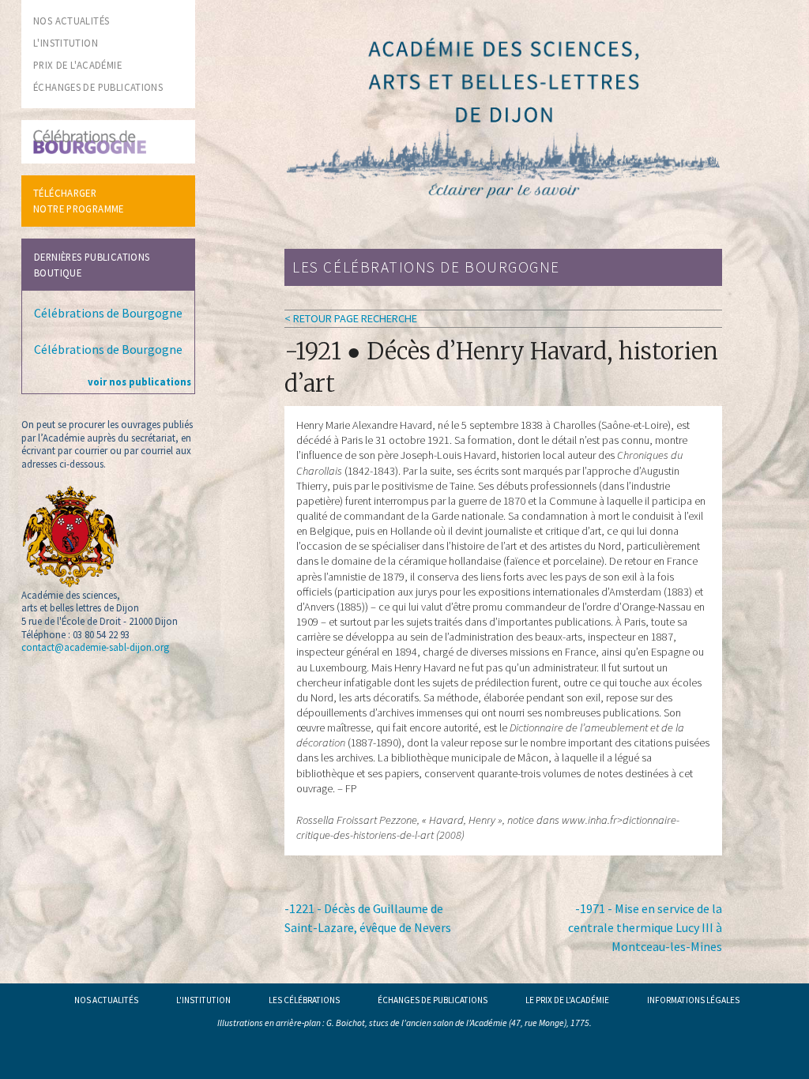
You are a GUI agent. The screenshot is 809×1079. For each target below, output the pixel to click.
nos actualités (71, 20)
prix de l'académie (77, 64)
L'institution (203, 1000)
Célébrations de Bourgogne (108, 313)
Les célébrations (304, 1000)
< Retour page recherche (350, 318)
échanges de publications (98, 87)
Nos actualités (106, 1000)
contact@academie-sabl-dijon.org (95, 647)
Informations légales (693, 1000)
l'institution (65, 42)
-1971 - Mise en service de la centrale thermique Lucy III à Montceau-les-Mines (645, 927)
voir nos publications (139, 381)
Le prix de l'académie (567, 1000)
